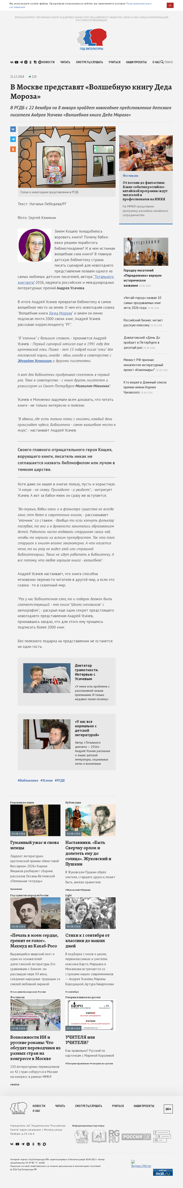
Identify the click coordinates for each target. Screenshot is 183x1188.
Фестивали (17, 997)
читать (65, 62)
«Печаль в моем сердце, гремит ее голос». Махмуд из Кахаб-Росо (34, 941)
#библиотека (28, 780)
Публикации (73, 802)
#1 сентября (72, 991)
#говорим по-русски (101, 1063)
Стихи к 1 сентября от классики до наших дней (87, 941)
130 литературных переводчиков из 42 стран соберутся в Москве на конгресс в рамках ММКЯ (34, 1071)
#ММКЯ (14, 1084)
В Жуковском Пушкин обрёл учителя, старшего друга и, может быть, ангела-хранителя (90, 877)
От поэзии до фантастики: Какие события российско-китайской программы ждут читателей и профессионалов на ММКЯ (145, 191)
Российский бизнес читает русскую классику (143, 322)
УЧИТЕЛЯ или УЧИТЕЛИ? (80, 1039)
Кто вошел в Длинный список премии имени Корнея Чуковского (145, 387)
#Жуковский (72, 890)
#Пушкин (85, 890)
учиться (114, 62)
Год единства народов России (29, 895)
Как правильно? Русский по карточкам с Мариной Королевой (89, 1053)
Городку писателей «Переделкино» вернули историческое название (143, 278)
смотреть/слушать (89, 62)
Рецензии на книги (22, 802)
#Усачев (46, 780)
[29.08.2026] (35, 1001)
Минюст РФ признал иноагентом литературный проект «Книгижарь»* (146, 365)
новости (48, 62)
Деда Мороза (60, 313)
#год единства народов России (28, 991)
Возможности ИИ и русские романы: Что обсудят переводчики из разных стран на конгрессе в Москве (35, 1047)
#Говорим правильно (77, 1063)
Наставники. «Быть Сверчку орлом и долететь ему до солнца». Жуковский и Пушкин (88, 853)
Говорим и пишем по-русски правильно (82, 998)
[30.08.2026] (35, 806)
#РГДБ (60, 780)
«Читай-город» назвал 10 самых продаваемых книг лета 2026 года (142, 303)
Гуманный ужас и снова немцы (34, 845)
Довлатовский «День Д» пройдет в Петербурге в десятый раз (142, 342)
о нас (156, 62)
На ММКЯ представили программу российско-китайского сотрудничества (145, 210)
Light (68, 895)
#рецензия (16, 889)
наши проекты (136, 62)
